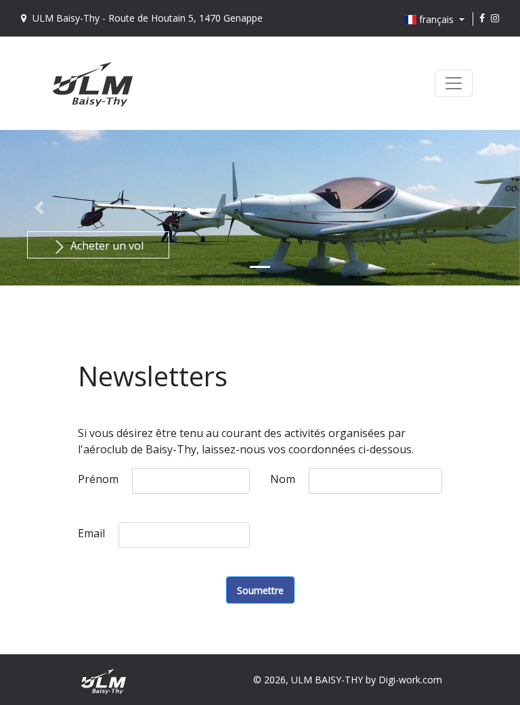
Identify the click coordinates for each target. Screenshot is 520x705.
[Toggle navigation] (454, 83)
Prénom (98, 479)
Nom (282, 479)
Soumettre (260, 590)
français (436, 19)
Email (91, 533)
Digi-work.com (410, 679)
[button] (39, 208)
